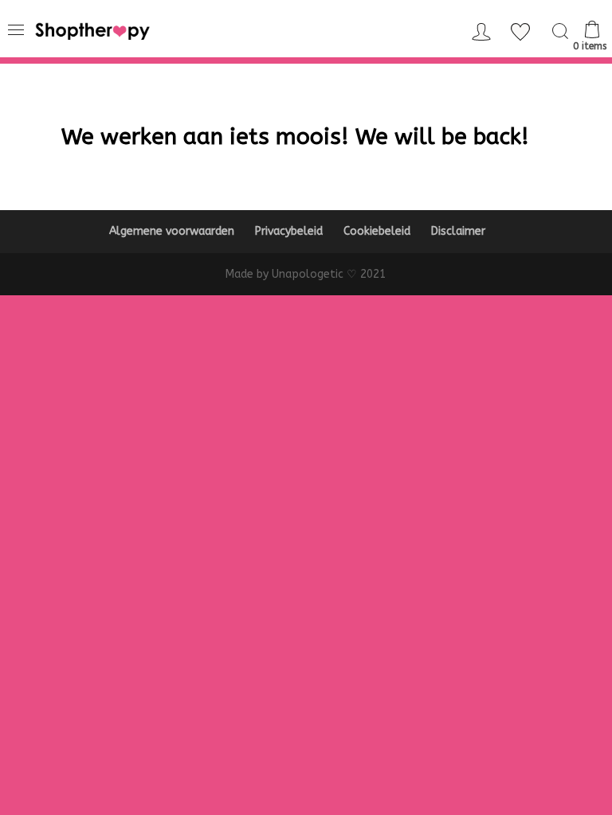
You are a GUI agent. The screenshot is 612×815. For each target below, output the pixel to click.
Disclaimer (458, 231)
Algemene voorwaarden (171, 231)
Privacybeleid (289, 231)
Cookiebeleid (376, 231)
